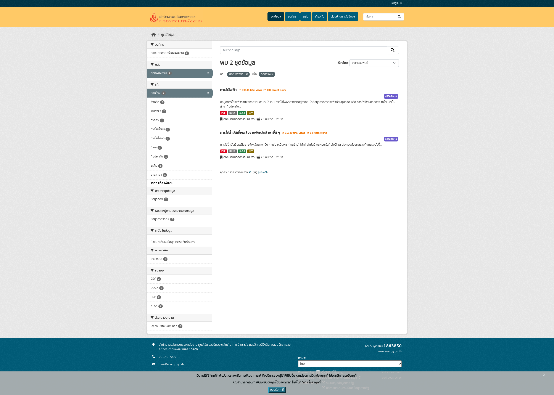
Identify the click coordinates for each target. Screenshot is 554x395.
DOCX (232, 113)
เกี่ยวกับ (319, 16)
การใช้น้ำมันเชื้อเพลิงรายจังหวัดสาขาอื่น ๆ (250, 132)
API (250, 172)
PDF (223, 113)
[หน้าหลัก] (153, 35)
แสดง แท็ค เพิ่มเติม (162, 183)
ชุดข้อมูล (276, 16)
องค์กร (292, 16)
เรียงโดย (343, 63)
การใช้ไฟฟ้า (229, 90)
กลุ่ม (305, 16)
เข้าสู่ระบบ (396, 3)
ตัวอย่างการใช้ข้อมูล (343, 16)
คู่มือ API (262, 172)
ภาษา (301, 358)
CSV (251, 113)
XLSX (242, 113)
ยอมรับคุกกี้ (277, 390)
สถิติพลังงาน (391, 96)
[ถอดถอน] (247, 74)
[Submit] (399, 17)
